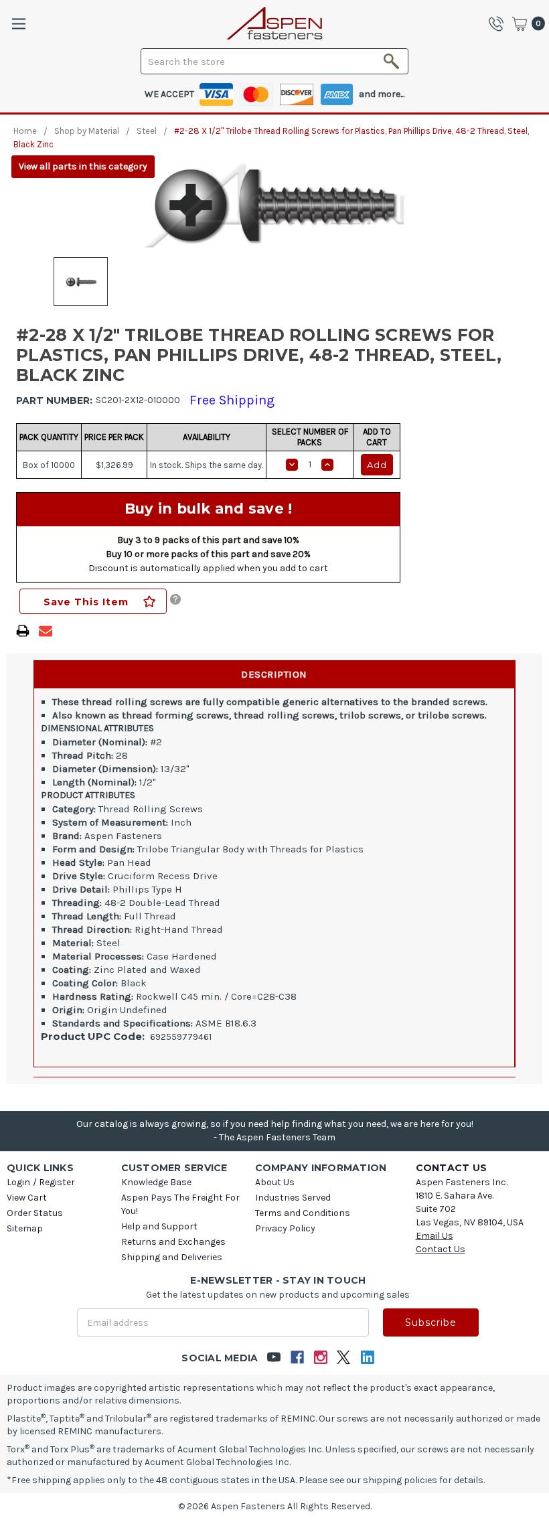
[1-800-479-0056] (499, 23)
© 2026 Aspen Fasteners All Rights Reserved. (275, 1506)
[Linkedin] (367, 1358)
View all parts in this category (83, 166)
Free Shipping (231, 400)
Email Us (434, 1235)
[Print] (22, 630)
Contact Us (440, 1249)
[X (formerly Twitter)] (344, 1358)
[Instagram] (320, 1358)
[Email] (45, 630)
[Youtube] (273, 1358)
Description (274, 674)
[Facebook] (297, 1358)
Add (377, 464)
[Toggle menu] (18, 23)
